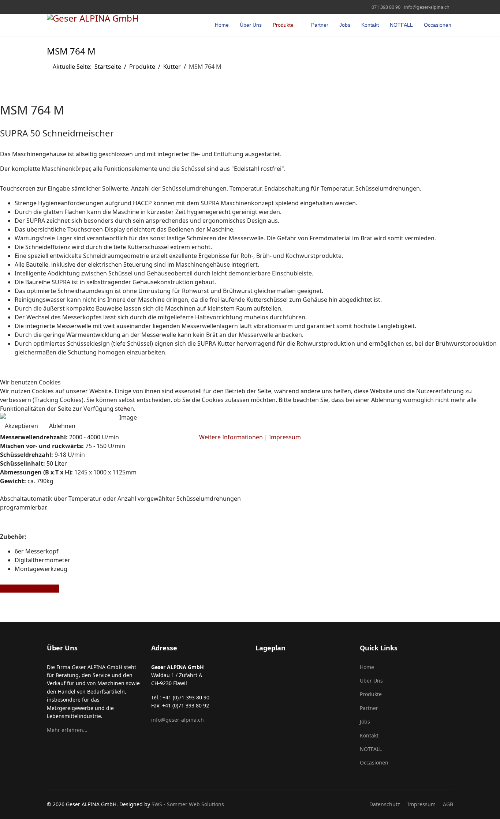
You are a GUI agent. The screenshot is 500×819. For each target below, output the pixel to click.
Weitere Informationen (231, 437)
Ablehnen (62, 426)
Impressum (285, 437)
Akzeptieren (21, 426)
